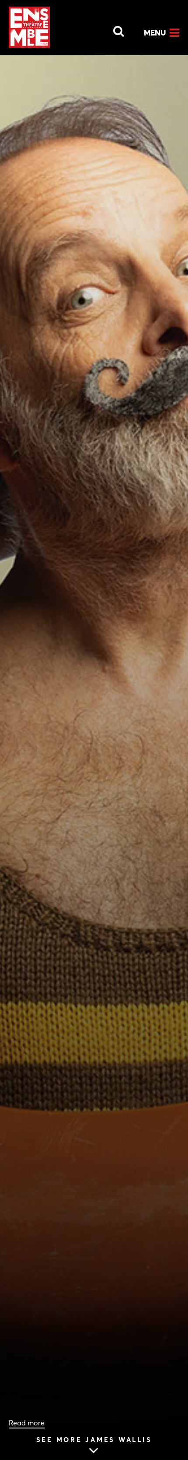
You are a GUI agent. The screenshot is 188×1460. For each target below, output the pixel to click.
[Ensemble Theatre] (29, 27)
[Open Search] (113, 29)
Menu (155, 33)
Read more (27, 1422)
